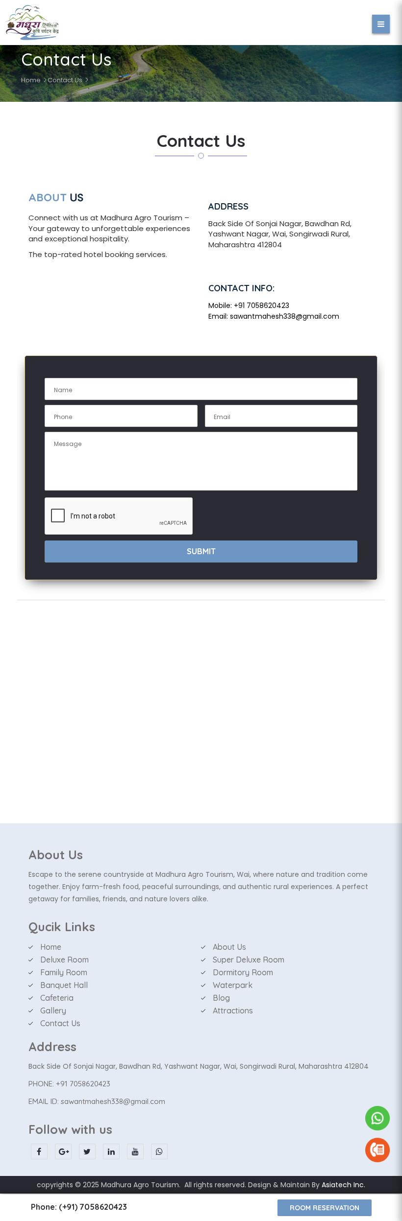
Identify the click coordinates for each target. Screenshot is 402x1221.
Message (67, 444)
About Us (229, 947)
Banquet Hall (64, 985)
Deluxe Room (64, 959)
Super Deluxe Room (248, 959)
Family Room (63, 972)
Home (31, 80)
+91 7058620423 (261, 305)
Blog (221, 998)
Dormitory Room (243, 972)
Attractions (233, 1010)
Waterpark (232, 985)
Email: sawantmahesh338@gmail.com (273, 316)
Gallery (53, 1010)
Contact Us (65, 80)
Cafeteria (57, 998)
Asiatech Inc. (343, 1185)
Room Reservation (324, 1207)
